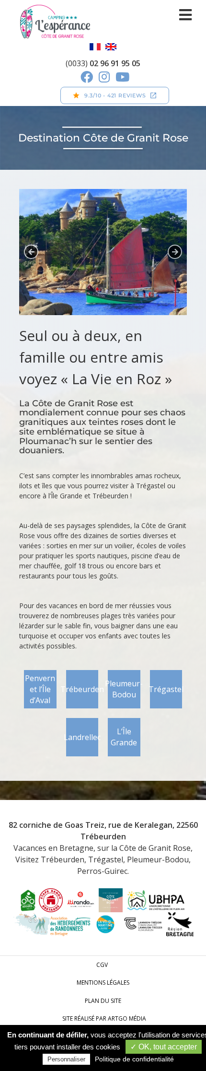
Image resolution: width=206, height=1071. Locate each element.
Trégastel (166, 689)
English (110, 46)
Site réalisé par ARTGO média (104, 1018)
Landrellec (82, 737)
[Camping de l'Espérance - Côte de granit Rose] (55, 21)
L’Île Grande (124, 737)
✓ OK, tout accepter (163, 1047)
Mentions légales (103, 982)
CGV (102, 965)
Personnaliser (66, 1059)
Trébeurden (82, 689)
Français (95, 46)
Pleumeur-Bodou (124, 689)
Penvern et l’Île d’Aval (40, 689)
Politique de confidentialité (134, 1059)
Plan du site (103, 1001)
